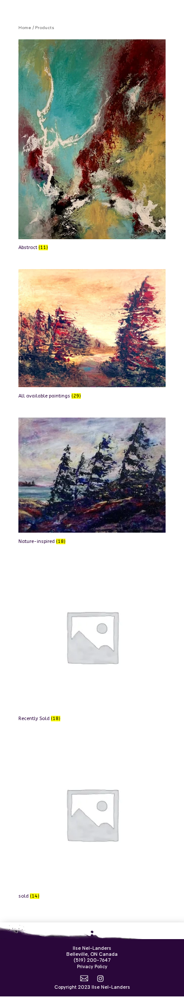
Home (24, 27)
